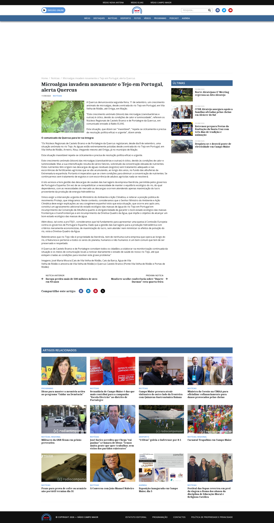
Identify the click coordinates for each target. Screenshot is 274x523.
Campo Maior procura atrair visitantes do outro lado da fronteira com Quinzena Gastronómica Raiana (161, 394)
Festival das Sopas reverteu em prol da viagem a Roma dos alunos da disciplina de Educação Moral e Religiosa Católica (209, 492)
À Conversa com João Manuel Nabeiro (112, 488)
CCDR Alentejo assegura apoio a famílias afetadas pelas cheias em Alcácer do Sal (214, 112)
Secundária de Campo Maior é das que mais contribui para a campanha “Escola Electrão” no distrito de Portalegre (112, 395)
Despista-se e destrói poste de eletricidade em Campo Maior (213, 145)
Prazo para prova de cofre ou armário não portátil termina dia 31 (63, 490)
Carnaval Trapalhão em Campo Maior (210, 439)
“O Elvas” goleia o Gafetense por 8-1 (160, 439)
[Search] (209, 10)
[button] (44, 10)
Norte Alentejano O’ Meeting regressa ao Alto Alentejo (212, 93)
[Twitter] (224, 10)
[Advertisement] (137, 43)
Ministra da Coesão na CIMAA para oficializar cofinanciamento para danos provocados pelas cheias (208, 394)
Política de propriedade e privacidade (212, 517)
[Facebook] (217, 10)
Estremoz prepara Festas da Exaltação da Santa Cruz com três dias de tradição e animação (212, 130)
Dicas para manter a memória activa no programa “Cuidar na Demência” (63, 393)
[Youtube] (230, 10)
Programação (160, 517)
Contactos (179, 517)
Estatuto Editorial (136, 517)
